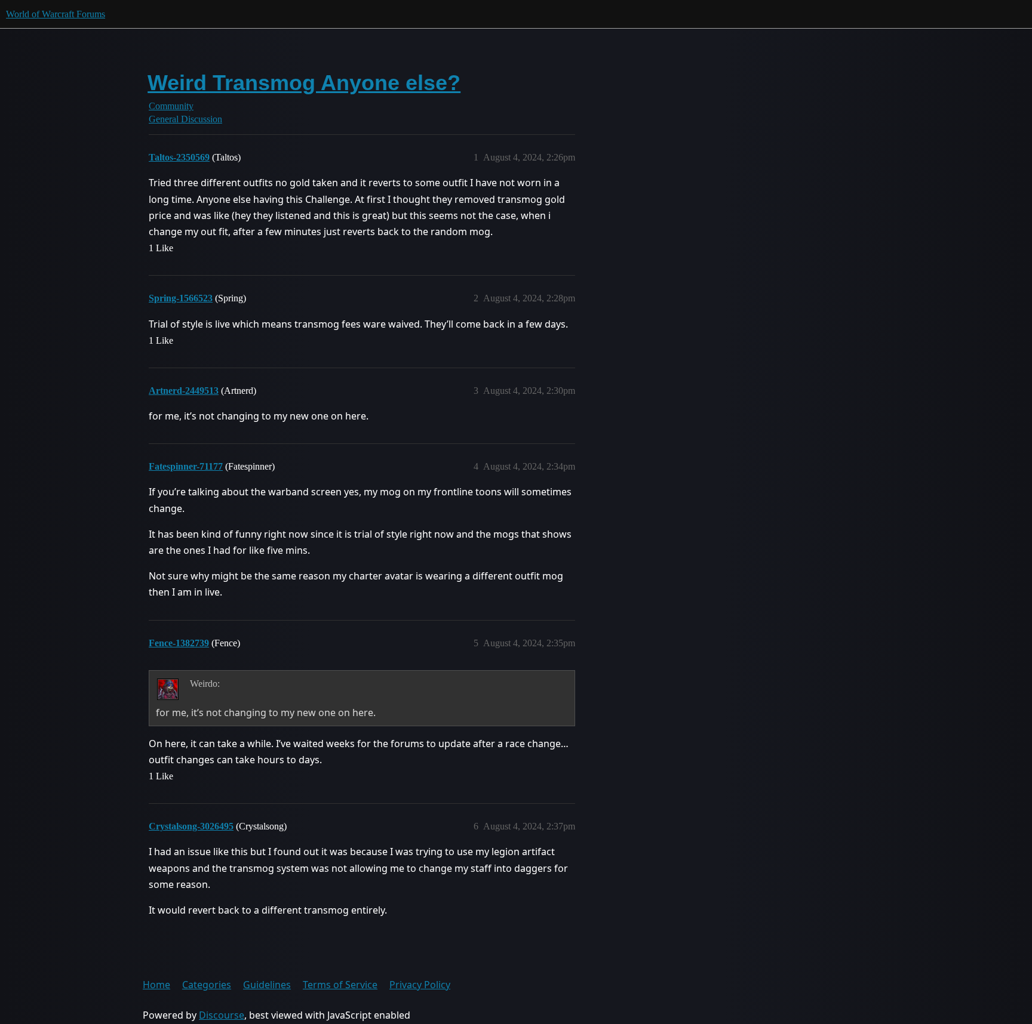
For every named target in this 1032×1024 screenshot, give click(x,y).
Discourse (221, 1015)
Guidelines (267, 984)
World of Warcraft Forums (55, 14)
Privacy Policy (419, 984)
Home (156, 984)
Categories (206, 984)
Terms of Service (340, 984)
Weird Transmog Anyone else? (304, 82)
